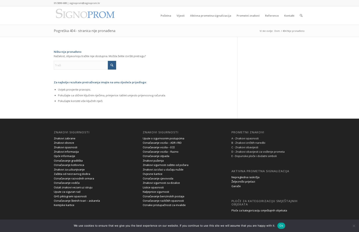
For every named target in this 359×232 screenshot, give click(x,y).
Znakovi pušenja (153, 160)
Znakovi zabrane (64, 138)
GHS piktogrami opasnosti (70, 196)
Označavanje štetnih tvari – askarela (77, 201)
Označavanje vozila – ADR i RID (162, 143)
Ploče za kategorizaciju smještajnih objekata (259, 210)
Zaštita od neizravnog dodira (72, 174)
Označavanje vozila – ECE (159, 147)
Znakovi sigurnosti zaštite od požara (165, 165)
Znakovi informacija (66, 151)
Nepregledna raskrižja (245, 177)
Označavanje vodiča (67, 183)
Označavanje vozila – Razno (160, 151)
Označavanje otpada (156, 156)
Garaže (236, 186)
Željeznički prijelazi (243, 181)
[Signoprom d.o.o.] (85, 15)
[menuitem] (166, 15)
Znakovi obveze (64, 143)
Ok (281, 225)
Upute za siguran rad (67, 192)
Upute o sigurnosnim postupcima (163, 138)
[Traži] (301, 15)
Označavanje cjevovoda (158, 178)
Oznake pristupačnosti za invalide (164, 205)
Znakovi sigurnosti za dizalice (161, 183)
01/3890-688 (60, 3)
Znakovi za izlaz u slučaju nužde (163, 169)
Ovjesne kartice (152, 174)
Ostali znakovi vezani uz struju (73, 187)
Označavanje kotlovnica (69, 165)
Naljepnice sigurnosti (156, 192)
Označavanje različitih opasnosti (163, 201)
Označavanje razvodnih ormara (74, 178)
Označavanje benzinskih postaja (163, 196)
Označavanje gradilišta (68, 160)
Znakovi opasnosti (65, 147)
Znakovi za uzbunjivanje (69, 169)
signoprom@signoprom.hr (84, 3)
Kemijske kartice (64, 205)
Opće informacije (64, 156)
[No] (354, 226)
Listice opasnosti (153, 187)
